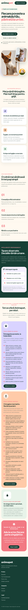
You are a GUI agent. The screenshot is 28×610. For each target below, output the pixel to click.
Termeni (3, 600)
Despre (3, 588)
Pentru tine (4, 579)
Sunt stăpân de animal (8, 34)
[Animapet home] (7, 3)
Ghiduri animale (5, 581)
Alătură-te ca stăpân (10, 386)
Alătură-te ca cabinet (10, 484)
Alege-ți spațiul (14, 547)
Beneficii (3, 574)
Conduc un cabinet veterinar (9, 38)
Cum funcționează (5, 577)
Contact (3, 591)
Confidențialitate (5, 598)
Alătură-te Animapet (20, 3)
